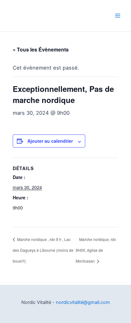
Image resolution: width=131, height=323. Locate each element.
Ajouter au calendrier (50, 141)
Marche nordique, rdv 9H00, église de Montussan (96, 250)
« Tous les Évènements (41, 49)
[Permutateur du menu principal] (117, 16)
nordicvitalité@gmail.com (83, 302)
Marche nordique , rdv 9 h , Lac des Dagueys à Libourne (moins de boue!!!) (43, 250)
